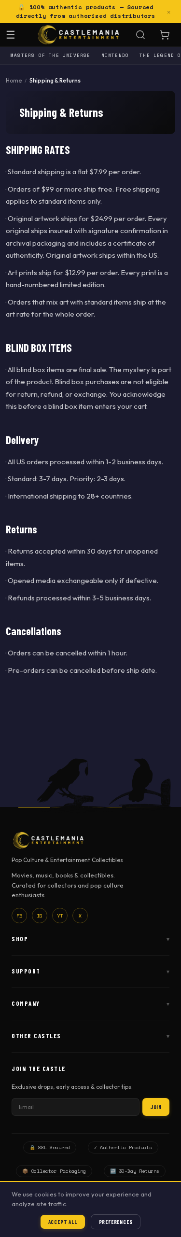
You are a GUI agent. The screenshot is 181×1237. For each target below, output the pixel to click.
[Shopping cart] (164, 34)
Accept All (62, 1222)
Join (156, 1107)
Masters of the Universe (51, 55)
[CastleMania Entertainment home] (78, 35)
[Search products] (140, 34)
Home (14, 80)
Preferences (116, 1222)
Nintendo (115, 55)
